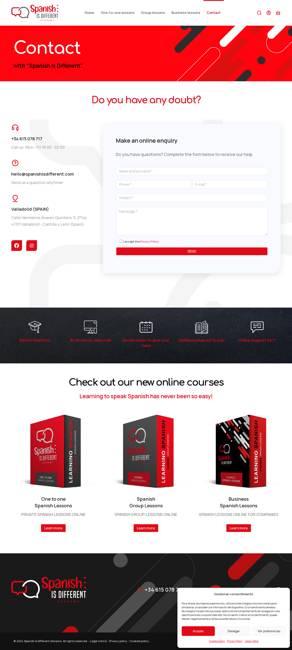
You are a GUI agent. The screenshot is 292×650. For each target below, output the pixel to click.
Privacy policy (118, 641)
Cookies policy (217, 641)
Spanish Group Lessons (146, 502)
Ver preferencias (269, 631)
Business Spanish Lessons (238, 502)
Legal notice (251, 641)
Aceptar (198, 631)
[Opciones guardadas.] (278, 12)
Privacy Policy (235, 641)
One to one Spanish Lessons (53, 502)
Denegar (234, 631)
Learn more (53, 528)
